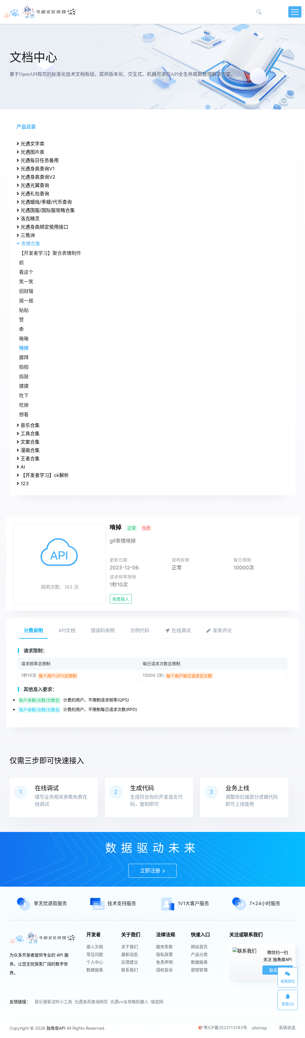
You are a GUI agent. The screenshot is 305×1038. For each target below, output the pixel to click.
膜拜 (24, 357)
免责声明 (164, 962)
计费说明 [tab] (33, 630)
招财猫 (26, 291)
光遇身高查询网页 (91, 1001)
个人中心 (94, 962)
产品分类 (199, 954)
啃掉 (24, 348)
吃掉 (24, 405)
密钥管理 (199, 969)
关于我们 (129, 946)
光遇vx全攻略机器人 (129, 1001)
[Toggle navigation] (294, 12)
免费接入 (120, 599)
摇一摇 (26, 301)
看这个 (26, 272)
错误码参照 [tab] (103, 630)
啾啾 (24, 339)
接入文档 (94, 946)
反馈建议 (129, 962)
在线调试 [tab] (180, 630)
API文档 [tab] (66, 630)
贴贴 (24, 310)
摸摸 (24, 386)
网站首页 (199, 946)
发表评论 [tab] (221, 630)
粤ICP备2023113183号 (225, 1027)
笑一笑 (26, 282)
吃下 (24, 395)
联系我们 (129, 969)
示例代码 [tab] (139, 630)
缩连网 (157, 1001)
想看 (24, 414)
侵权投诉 (164, 969)
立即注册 (151, 871)
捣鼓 (24, 376)
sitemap (259, 1027)
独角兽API (56, 1028)
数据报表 (94, 969)
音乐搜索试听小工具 (53, 1001)
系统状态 (287, 1027)
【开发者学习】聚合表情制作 (50, 253)
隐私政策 (164, 954)
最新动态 (129, 954)
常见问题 (94, 954)
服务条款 (164, 946)
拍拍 (24, 367)
